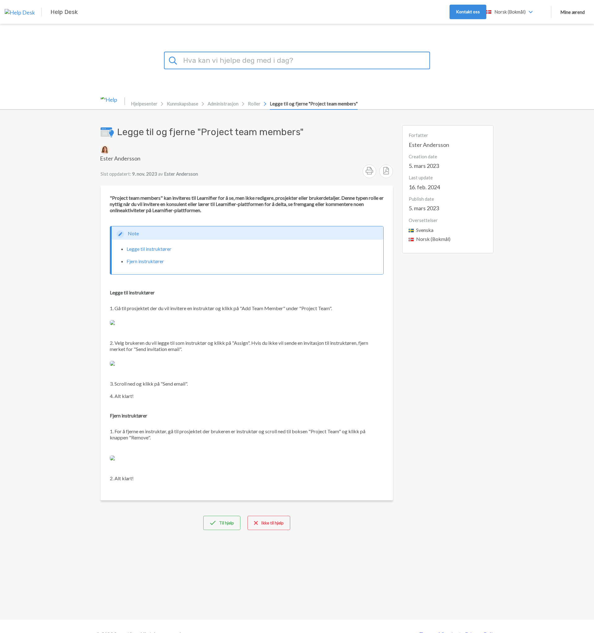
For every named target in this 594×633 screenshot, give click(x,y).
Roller (254, 103)
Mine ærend (572, 12)
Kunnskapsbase (182, 103)
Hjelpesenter (144, 103)
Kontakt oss (468, 11)
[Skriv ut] (369, 171)
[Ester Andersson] (120, 150)
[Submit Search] (174, 60)
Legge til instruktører (149, 249)
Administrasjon (223, 103)
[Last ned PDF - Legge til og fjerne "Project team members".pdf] (386, 171)
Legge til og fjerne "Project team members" (314, 103)
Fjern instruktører (145, 261)
